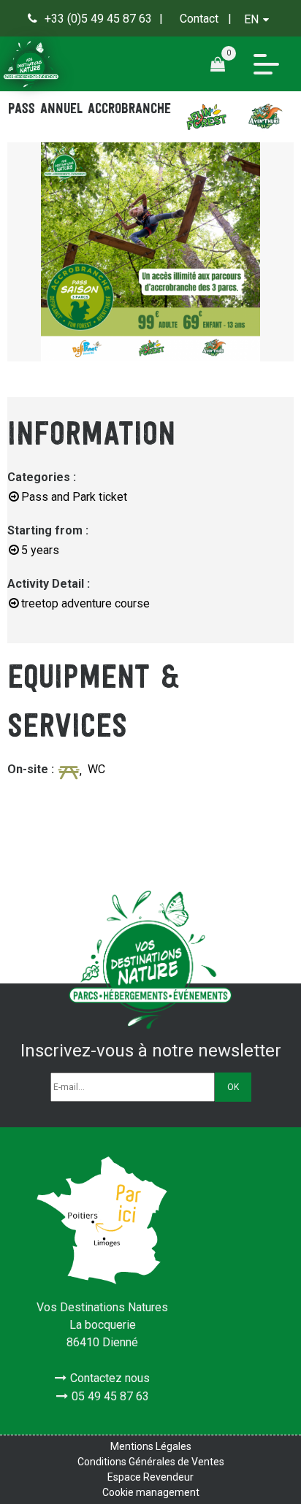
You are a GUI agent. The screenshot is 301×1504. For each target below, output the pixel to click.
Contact (199, 19)
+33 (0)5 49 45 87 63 (98, 19)
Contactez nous (110, 1378)
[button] (223, 64)
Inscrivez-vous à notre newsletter (150, 1050)
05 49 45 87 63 (110, 1396)
